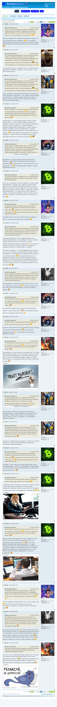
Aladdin (8, 107)
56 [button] (48, 22)
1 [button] (34, 22)
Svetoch (8, 204)
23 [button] (37, 22)
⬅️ (19, 16)
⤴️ (13, 16)
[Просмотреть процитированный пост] (16, 28)
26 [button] (43, 22)
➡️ (26, 16)
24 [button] (39, 22)
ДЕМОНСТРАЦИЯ (26, 11)
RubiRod (8, 174)
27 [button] (45, 22)
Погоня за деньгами (8, 20)
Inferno (8, 226)
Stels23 (8, 297)
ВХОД (41, 11)
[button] (29, 22)
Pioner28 (8, 27)
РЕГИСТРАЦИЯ (34, 11)
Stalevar (8, 425)
